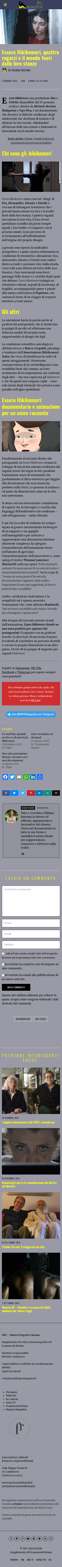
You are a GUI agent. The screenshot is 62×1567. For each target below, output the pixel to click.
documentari (23, 1018)
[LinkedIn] (23, 854)
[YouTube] (28, 1538)
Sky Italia (40, 1018)
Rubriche (11, 1395)
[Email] (56, 793)
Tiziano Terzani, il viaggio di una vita (23, 1247)
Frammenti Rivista (13, 1345)
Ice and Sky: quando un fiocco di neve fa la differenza (15, 737)
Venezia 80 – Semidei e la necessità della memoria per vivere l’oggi (26, 1309)
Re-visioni (12, 1399)
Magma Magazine (16, 1409)
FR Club (35, 700)
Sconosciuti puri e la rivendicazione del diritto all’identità (29, 1184)
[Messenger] (14, 793)
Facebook (8, 672)
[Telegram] (39, 1538)
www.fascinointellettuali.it (17, 1482)
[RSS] (45, 1538)
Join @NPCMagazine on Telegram (32, 714)
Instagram (22, 668)
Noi (50, 1559)
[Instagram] (22, 1538)
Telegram (23, 672)
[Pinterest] (31, 793)
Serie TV (11, 1402)
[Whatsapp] (48, 793)
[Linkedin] (39, 793)
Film (23, 81)
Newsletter (41, 1559)
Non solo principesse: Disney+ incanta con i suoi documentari (15, 757)
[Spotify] (33, 1538)
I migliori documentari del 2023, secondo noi (28, 1122)
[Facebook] (6, 793)
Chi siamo (11, 1392)
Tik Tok (36, 668)
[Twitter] (23, 793)
